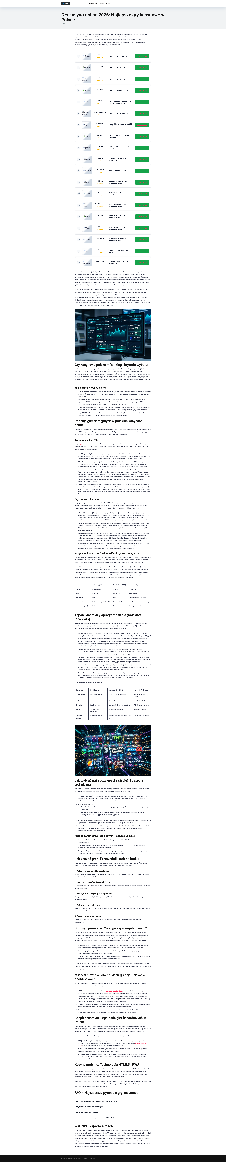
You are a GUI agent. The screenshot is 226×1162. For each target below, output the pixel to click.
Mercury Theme (91, 1158)
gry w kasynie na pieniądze (88, 444)
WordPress (84, 1158)
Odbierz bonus (142, 56)
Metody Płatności (104, 3)
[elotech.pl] (65, 2)
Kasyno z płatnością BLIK (114, 991)
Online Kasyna (92, 3)
